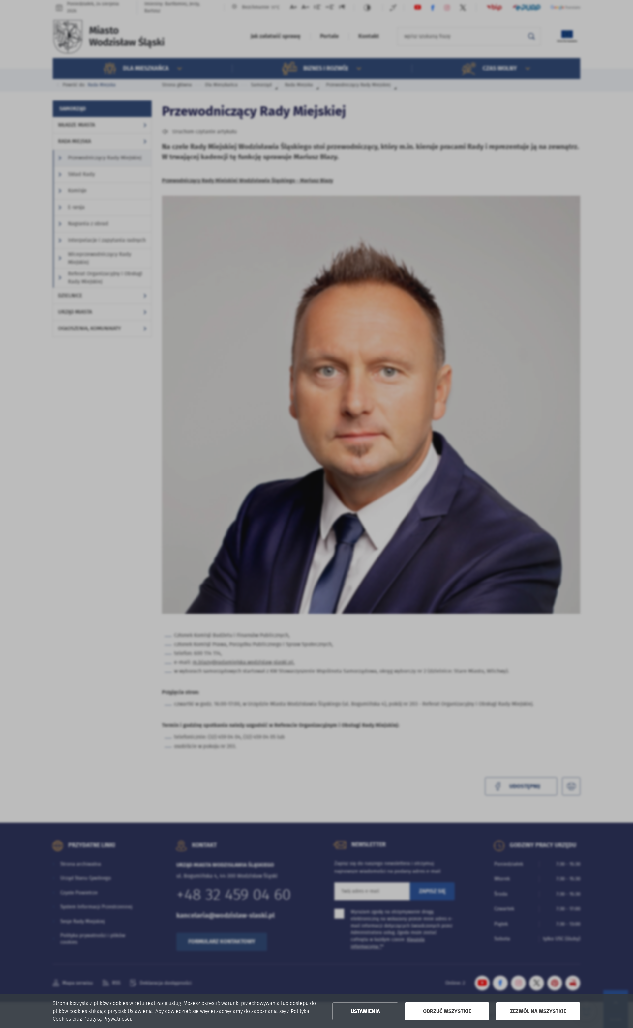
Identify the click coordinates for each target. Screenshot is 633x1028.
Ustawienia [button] (365, 1011)
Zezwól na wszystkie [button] (538, 1011)
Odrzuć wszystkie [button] (447, 1011)
